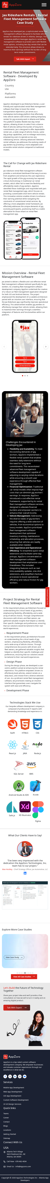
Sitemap (6, 1138)
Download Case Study (47, 597)
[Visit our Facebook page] (5, 1076)
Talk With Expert (23, 59)
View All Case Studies (22, 977)
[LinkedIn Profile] (25, 873)
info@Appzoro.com (23, 1166)
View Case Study (12, 957)
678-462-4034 (21, 1161)
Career (6, 1117)
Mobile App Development (13, 1087)
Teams (6, 1113)
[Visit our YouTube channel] (24, 1076)
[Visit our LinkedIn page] (15, 1076)
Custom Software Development (16, 1100)
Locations (7, 1130)
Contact (6, 1122)
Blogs (5, 1126)
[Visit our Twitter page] (10, 1076)
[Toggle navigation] (44, 5)
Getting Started (9, 1134)
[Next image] (46, 346)
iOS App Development (12, 1096)
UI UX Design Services (12, 1104)
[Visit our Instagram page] (20, 1076)
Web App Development (12, 1092)
